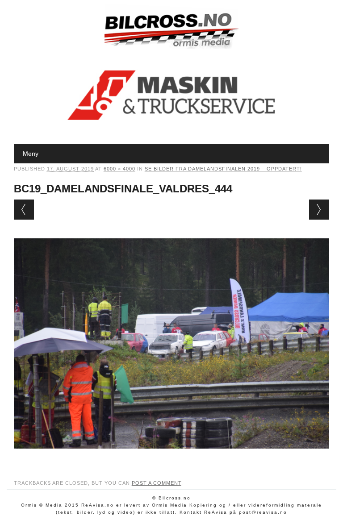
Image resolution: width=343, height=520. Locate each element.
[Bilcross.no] (171, 46)
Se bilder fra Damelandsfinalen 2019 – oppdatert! (223, 168)
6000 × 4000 (119, 168)
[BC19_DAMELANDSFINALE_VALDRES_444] (172, 457)
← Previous (24, 210)
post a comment (156, 483)
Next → (319, 210)
